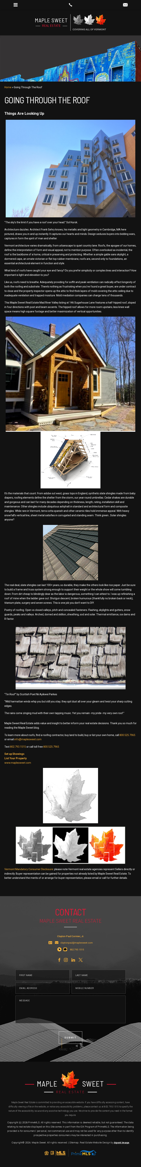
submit (70, 1037)
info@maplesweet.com (27, 739)
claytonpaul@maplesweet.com (76, 943)
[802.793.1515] (70, 5)
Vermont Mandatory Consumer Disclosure (28, 869)
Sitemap (74, 1142)
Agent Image (121, 1142)
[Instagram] (66, 960)
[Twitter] (81, 960)
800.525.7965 (127, 735)
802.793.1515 (18, 746)
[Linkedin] (73, 960)
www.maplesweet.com (17, 762)
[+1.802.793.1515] (59, 949)
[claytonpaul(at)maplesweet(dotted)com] (125, 5)
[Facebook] (59, 960)
